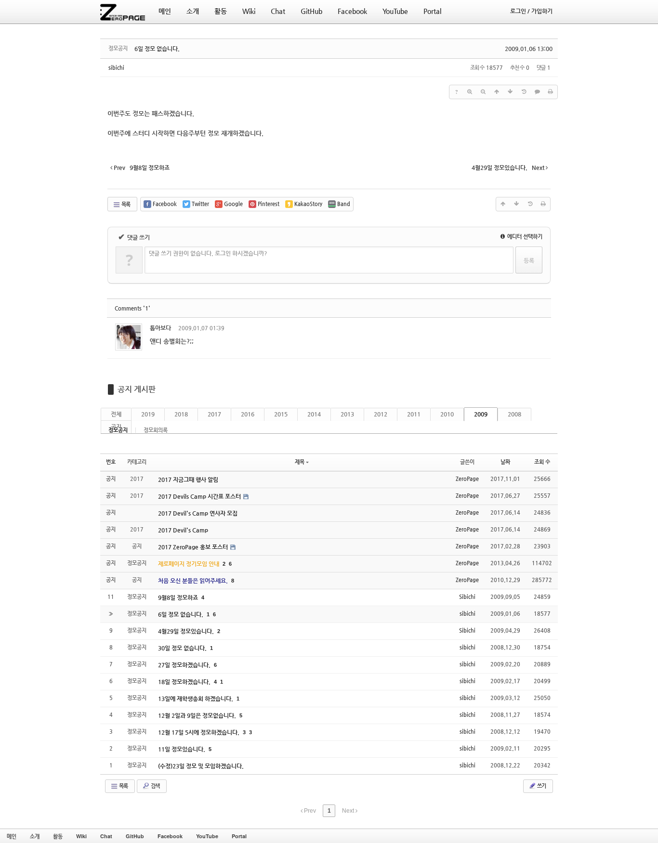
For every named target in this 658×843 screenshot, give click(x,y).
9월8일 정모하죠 (178, 597)
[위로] (496, 92)
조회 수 (542, 462)
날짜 (505, 462)
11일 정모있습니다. (182, 749)
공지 (116, 426)
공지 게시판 (137, 389)
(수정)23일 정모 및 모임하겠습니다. (201, 766)
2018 (181, 414)
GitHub (135, 836)
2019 (148, 414)
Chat (106, 836)
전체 (116, 414)
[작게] (483, 92)
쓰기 (541, 786)
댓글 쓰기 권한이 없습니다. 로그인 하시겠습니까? (208, 253)
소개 (34, 836)
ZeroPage (467, 479)
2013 (347, 414)
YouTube (207, 836)
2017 (214, 414)
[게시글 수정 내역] (523, 92)
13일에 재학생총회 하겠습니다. (196, 698)
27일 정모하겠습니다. (185, 664)
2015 (281, 414)
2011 (414, 414)
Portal (239, 836)
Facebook (170, 836)
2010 (447, 414)
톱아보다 (160, 327)
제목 (299, 462)
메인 (11, 836)
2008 (514, 414)
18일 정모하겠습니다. (185, 681)
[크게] (469, 92)
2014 (314, 414)
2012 (380, 414)
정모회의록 (156, 430)
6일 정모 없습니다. (157, 48)
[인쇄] (550, 92)
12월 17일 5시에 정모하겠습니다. (199, 732)
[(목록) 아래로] (510, 92)
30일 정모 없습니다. (183, 648)
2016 (247, 414)
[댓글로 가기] (537, 92)
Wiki (81, 836)
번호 (111, 462)
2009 (480, 414)
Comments (132, 308)
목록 (125, 204)
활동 (58, 836)
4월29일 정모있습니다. (186, 631)
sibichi (116, 68)
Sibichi (467, 597)
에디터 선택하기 (524, 236)
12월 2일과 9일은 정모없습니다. (197, 715)
